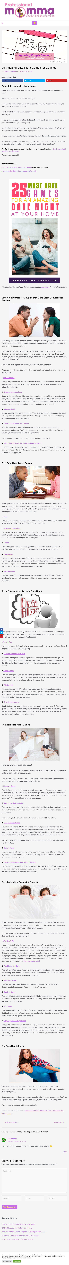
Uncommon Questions (13, 392)
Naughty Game (9, 786)
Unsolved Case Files (12, 528)
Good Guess (8, 671)
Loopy (6, 543)
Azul (5, 517)
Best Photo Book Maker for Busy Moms (17, 1239)
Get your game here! (31, 961)
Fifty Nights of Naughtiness (15, 1021)
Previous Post (11, 1122)
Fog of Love (8, 554)
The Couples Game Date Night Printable (20, 862)
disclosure (45, 287)
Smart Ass (7, 642)
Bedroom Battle (10, 980)
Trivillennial (8, 685)
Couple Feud (9, 848)
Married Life (17, 71)
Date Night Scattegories (14, 803)
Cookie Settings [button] (7, 1261)
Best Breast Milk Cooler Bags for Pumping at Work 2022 (24, 1232)
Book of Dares (9, 992)
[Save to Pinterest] (1, 636)
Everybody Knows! (11, 702)
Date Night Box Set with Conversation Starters (22, 443)
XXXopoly (8, 1006)
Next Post (59, 1122)
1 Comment (6, 71)
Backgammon (9, 571)
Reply (65, 1152)
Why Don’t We (8, 941)
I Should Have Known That (14, 654)
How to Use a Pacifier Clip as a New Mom (18, 1224)
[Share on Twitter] (1, 632)
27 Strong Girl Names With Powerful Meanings (20, 1236)
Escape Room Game (12, 823)
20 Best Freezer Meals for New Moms (17, 1228)
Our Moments (8, 378)
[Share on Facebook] (1, 629)
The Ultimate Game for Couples (16, 423)
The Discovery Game (12, 966)
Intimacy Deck (9, 409)
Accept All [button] (17, 1261)
